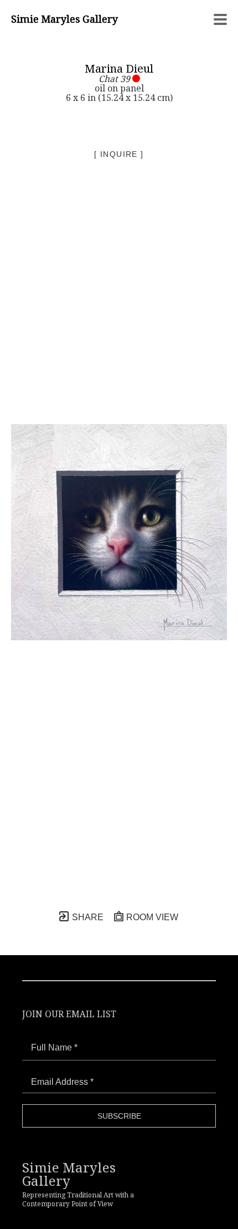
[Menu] (220, 19)
